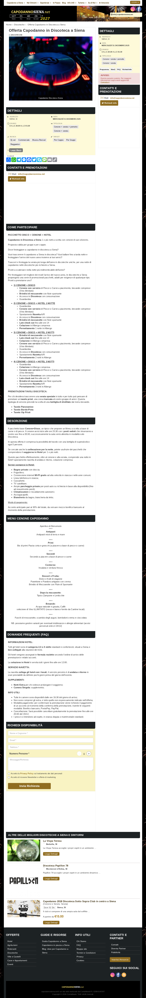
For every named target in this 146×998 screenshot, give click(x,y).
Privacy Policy (27, 773)
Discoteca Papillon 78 (55, 865)
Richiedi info (127, 70)
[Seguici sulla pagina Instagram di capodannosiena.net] (132, 9)
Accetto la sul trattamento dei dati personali (36, 773)
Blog (64, 3)
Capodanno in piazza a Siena (56, 945)
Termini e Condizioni (86, 953)
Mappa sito (82, 949)
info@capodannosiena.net (122, 15)
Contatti (114, 945)
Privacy (80, 956)
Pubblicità (115, 952)
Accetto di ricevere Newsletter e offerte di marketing (33, 777)
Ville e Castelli (14, 956)
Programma (104, 70)
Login (134, 2)
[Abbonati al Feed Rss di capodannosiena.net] (124, 974)
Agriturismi (12, 945)
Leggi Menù (16, 150)
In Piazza (56, 3)
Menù (113, 70)
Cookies (80, 960)
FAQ (118, 70)
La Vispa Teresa (52, 841)
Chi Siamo (81, 941)
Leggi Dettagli (51, 854)
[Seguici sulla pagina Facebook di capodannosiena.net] (138, 9)
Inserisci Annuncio (120, 959)
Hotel (9, 941)
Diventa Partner (118, 948)
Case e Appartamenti (17, 960)
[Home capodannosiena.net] (39, 11)
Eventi (10, 964)
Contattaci (105, 82)
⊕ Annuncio (104, 3)
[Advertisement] (50, 203)
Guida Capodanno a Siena (54, 941)
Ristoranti (11, 949)
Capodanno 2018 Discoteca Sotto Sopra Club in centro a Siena (79, 901)
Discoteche (17, 35)
